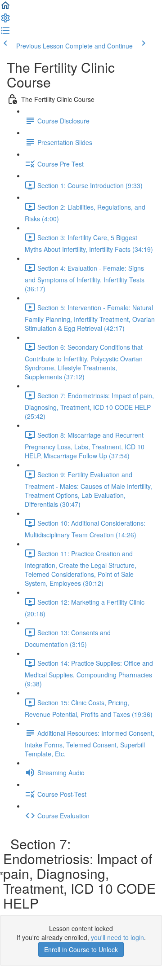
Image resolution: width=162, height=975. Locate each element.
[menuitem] (5, 20)
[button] (5, 8)
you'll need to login (117, 937)
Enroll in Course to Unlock (81, 949)
